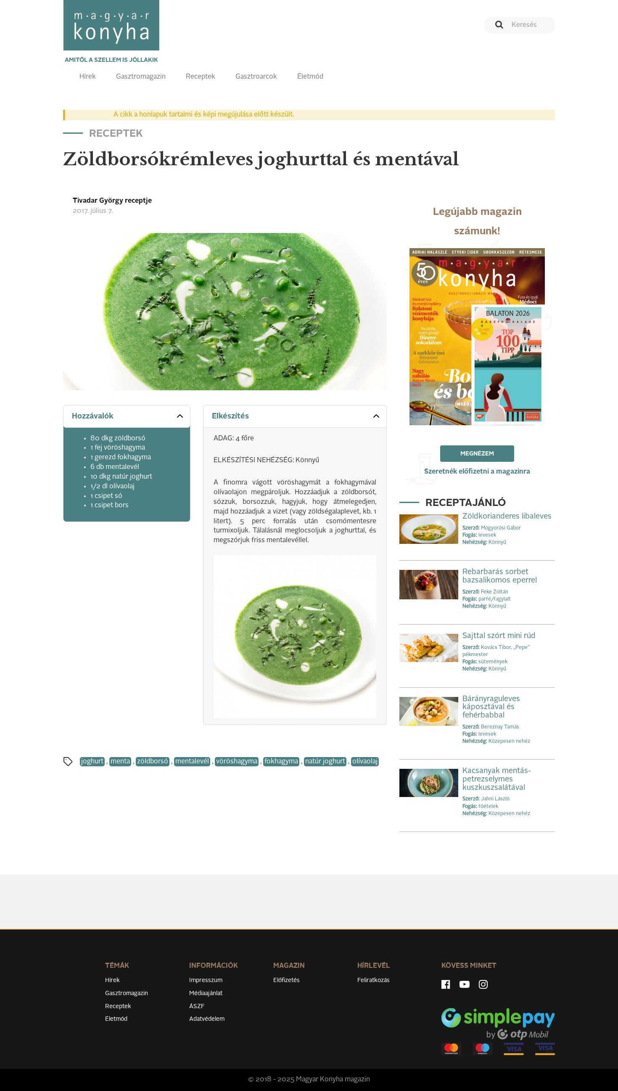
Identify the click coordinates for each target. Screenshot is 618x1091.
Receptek (200, 77)
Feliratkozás (373, 980)
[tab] (126, 416)
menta (120, 761)
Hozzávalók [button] (93, 416)
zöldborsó (152, 761)
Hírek (87, 77)
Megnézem (477, 454)
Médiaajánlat (205, 993)
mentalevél (192, 761)
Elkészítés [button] (230, 416)
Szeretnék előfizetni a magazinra (477, 472)
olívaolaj (365, 761)
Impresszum (205, 980)
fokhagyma (281, 761)
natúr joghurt (325, 761)
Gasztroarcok (256, 77)
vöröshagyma (236, 761)
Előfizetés (286, 980)
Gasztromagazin (141, 77)
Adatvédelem (206, 1019)
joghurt (92, 761)
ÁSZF (197, 1006)
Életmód (310, 77)
